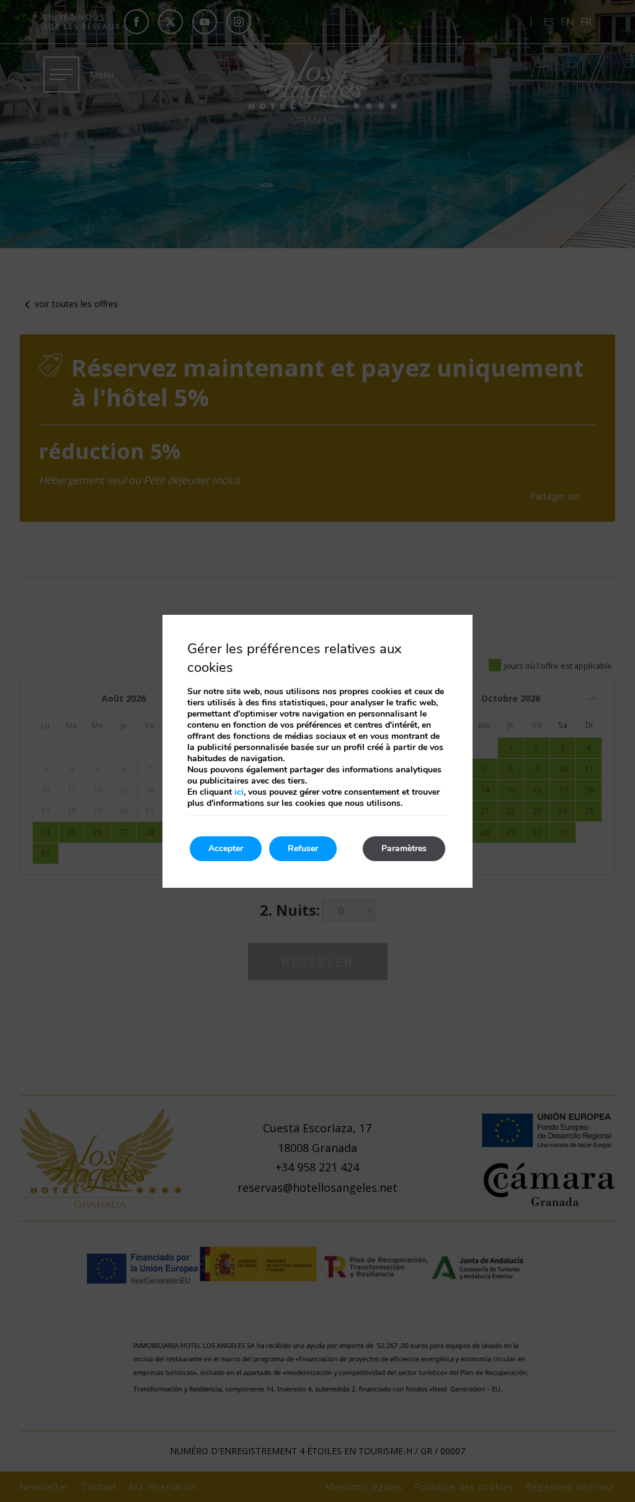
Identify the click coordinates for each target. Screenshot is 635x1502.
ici (239, 792)
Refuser (303, 848)
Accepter (225, 848)
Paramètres (404, 848)
